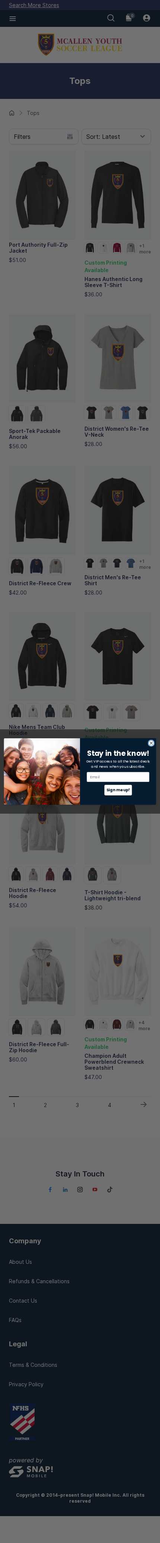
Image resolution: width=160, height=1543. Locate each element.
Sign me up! (118, 790)
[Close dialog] (151, 743)
